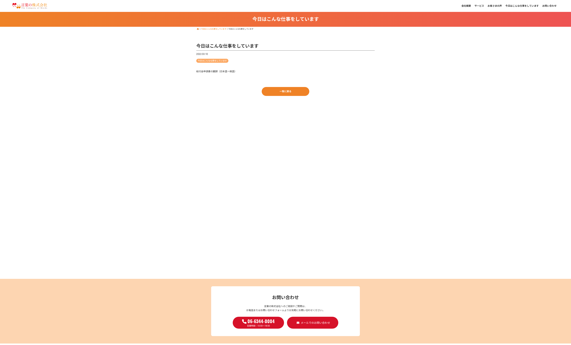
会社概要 (466, 5)
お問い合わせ (549, 5)
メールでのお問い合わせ (315, 322)
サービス (479, 5)
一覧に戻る (285, 91)
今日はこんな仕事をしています (522, 5)
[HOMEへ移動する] (198, 29)
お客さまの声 (495, 5)
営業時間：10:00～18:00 (261, 322)
